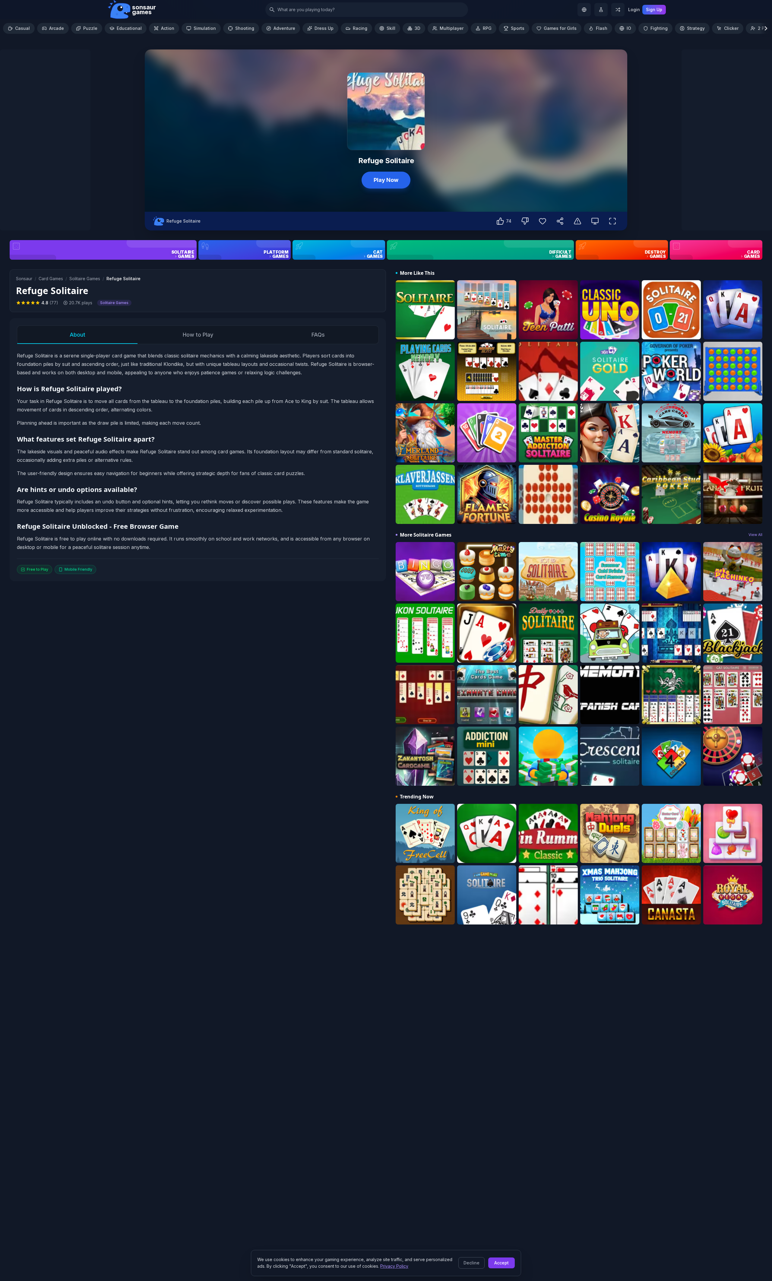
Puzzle (90, 28)
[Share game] (560, 221)
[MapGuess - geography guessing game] (584, 9)
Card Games (51, 278)
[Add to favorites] (542, 221)
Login (634, 9)
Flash (601, 28)
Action (167, 28)
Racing (360, 28)
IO (629, 28)
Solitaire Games (84, 278)
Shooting (244, 28)
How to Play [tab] (198, 334)
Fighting (659, 28)
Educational (129, 28)
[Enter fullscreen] (612, 221)
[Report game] (577, 221)
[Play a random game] (618, 9)
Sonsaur (24, 278)
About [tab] (77, 334)
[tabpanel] (198, 462)
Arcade (56, 28)
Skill (391, 28)
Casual (22, 28)
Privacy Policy (394, 1266)
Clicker (731, 28)
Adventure (284, 28)
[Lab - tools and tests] (601, 9)
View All (755, 534)
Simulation (205, 28)
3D (417, 28)
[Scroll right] (766, 28)
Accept (501, 1262)
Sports (517, 28)
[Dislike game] (525, 221)
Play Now (386, 180)
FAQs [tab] (318, 334)
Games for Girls (560, 28)
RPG (487, 28)
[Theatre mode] (595, 221)
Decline (471, 1262)
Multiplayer (452, 28)
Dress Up (324, 28)
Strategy (696, 28)
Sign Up (654, 9)
